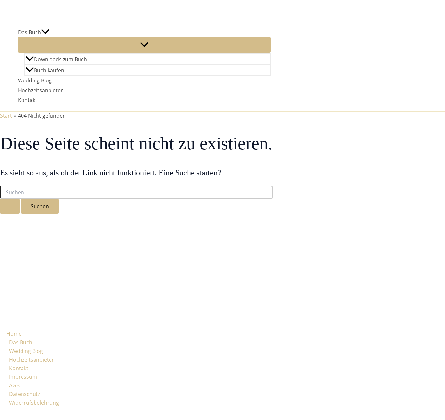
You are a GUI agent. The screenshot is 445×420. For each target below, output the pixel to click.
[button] (45, 32)
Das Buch (20, 342)
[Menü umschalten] (144, 45)
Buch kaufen (49, 70)
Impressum (23, 376)
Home (14, 333)
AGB (14, 385)
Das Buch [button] (29, 32)
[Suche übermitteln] (10, 206)
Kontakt (27, 100)
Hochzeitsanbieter (40, 90)
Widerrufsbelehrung (34, 402)
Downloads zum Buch (60, 59)
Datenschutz (24, 394)
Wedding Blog (35, 80)
